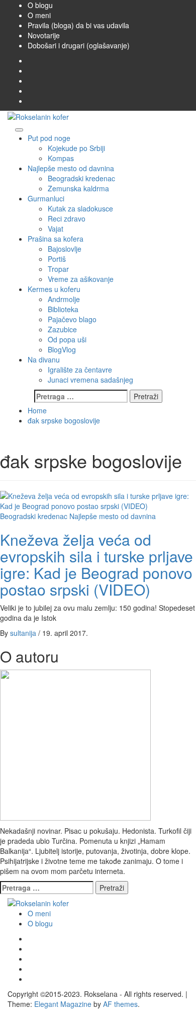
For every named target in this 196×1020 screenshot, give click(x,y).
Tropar (58, 269)
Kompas (61, 158)
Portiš (57, 259)
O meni (39, 15)
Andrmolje (64, 299)
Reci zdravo (66, 218)
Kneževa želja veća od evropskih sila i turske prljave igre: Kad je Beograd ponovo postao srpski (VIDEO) (96, 564)
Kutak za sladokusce (80, 208)
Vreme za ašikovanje (81, 279)
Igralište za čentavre (80, 370)
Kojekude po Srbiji (76, 148)
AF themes (120, 1004)
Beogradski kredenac (81, 178)
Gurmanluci (46, 198)
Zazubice (62, 329)
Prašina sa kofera (55, 239)
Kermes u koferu (54, 289)
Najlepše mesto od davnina (71, 168)
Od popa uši (67, 339)
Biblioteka (63, 309)
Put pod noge (49, 138)
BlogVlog (62, 349)
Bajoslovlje (64, 249)
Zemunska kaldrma (78, 188)
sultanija (24, 633)
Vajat (55, 229)
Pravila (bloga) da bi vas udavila (78, 25)
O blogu (40, 5)
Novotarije (44, 35)
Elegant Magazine (62, 1004)
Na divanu (44, 359)
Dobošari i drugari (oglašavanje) (79, 45)
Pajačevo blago (72, 319)
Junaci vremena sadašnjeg (90, 380)
